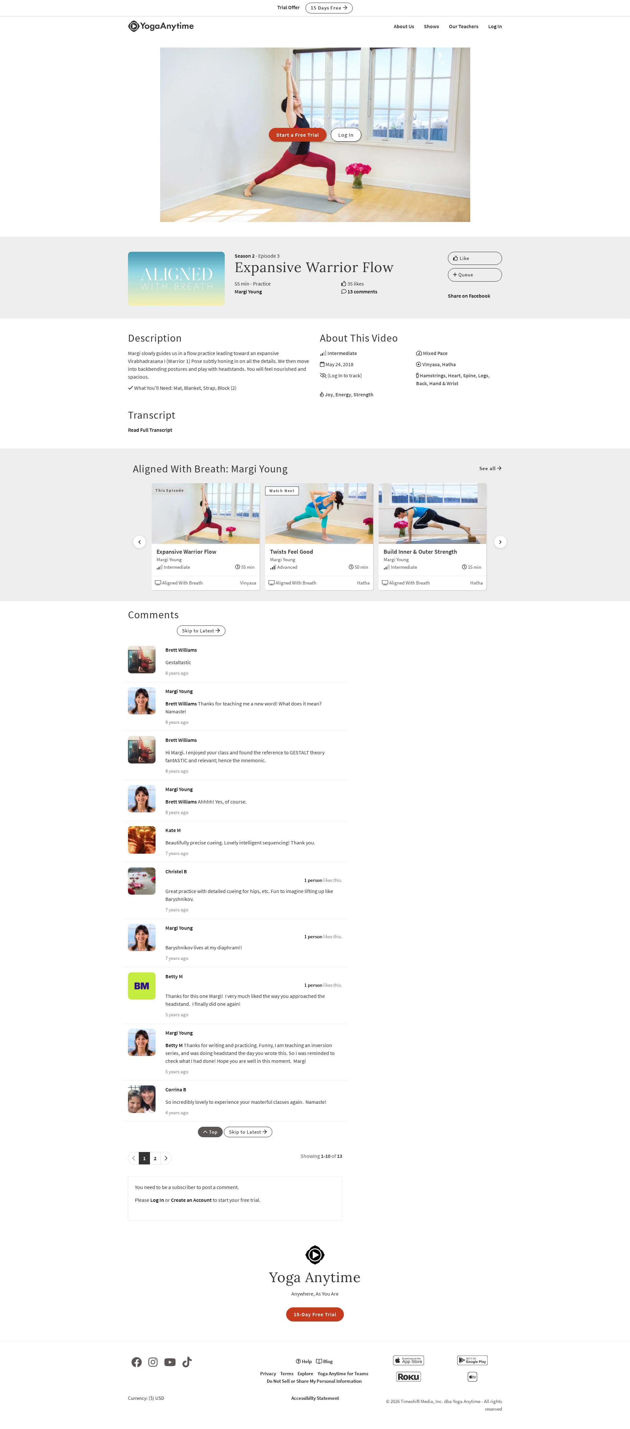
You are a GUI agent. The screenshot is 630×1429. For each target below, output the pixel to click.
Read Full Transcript (150, 430)
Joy (329, 394)
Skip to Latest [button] (199, 630)
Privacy (268, 1373)
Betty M (174, 976)
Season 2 (245, 255)
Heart (454, 375)
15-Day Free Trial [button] (315, 1314)
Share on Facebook (469, 295)
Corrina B (175, 1089)
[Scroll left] (139, 541)
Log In (495, 26)
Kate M (173, 830)
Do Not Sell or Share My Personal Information (314, 1381)
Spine (469, 375)
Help (306, 1361)
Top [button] (213, 1132)
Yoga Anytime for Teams (343, 1373)
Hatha (449, 364)
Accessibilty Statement (315, 1398)
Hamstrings (433, 375)
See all (488, 468)
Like (463, 258)
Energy (343, 394)
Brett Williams (181, 649)
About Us (404, 26)
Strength (363, 394)
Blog (327, 1361)
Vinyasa (431, 364)
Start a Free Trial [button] (297, 134)
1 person (313, 880)
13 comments (362, 291)
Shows (431, 26)
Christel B (176, 871)
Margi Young (248, 291)
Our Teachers (463, 26)
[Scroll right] (500, 541)
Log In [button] (346, 134)
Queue (465, 274)
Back (421, 383)
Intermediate (342, 353)
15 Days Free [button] (327, 8)
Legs (483, 375)
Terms (286, 1373)
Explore (305, 1373)
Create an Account (191, 1200)
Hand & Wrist (443, 383)
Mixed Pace (435, 353)
